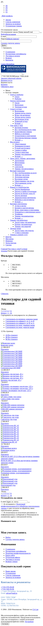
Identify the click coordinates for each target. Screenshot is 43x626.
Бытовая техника (21, 128)
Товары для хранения (23, 154)
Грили (17, 103)
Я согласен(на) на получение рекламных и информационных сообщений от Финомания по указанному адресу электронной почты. (20, 515)
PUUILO (15, 286)
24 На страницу (12, 335)
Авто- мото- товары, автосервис (22, 158)
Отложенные (11, 573)
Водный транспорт (17, 171)
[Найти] (23, 74)
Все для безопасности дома (25, 130)
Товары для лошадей (23, 226)
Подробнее (29, 622)
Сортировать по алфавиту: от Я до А (20, 323)
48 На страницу (12, 337)
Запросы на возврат (13, 24)
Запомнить (7, 48)
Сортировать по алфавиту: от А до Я (20, 321)
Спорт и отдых (16, 109)
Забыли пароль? (13, 39)
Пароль (4, 39)
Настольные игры (22, 119)
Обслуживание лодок (23, 183)
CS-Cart (35, 609)
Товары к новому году (19, 235)
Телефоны (19, 214)
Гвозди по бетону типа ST (25, 193)
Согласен (5, 624)
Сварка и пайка (21, 150)
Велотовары (19, 111)
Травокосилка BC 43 (9, 442)
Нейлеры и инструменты (24, 200)
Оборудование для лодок (24, 181)
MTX (14, 269)
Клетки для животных (23, 224)
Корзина (4, 84)
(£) (7, 12)
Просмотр (5, 349)
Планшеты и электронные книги (27, 212)
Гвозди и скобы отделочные (25, 191)
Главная (4, 249)
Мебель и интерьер (22, 134)
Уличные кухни (21, 107)
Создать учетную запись (10, 43)
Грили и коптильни (17, 101)
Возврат (9, 58)
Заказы (8, 20)
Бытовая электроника (18, 204)
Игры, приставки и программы (27, 210)
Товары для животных (19, 220)
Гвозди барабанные (22, 189)
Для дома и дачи (16, 125)
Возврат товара (11, 561)
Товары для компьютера (24, 216)
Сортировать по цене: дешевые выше (20, 325)
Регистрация (11, 34)
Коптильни (19, 105)
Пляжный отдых (21, 121)
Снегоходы (19, 167)
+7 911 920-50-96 (7, 589)
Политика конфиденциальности (18, 553)
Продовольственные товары (26, 138)
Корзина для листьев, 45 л (11, 380)
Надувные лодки (21, 179)
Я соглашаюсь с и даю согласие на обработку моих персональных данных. (20, 507)
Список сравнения (13, 22)
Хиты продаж (11, 243)
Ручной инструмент (22, 148)
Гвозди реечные (21, 195)
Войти (3, 34)
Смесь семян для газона (10, 399)
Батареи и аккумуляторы (24, 208)
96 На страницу (12, 339)
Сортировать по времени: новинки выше (22, 319)
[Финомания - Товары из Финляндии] (13, 72)
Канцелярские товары (23, 132)
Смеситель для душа (9, 419)
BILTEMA (16, 265)
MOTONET (17, 284)
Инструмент (15, 142)
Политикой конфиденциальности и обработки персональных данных (20, 506)
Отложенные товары (14, 26)
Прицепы (18, 165)
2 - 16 (10, 313)
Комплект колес (7, 345)
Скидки (9, 245)
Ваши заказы (11, 571)
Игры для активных (22, 115)
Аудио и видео (20, 206)
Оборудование (20, 144)
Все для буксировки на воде (26, 173)
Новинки (9, 241)
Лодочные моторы (22, 177)
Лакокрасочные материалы (25, 198)
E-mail (3, 36)
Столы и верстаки (22, 152)
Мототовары (20, 163)
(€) (7, 10)
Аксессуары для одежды (24, 231)
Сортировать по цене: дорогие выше (20, 327)
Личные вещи (15, 228)
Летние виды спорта (23, 117)
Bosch (14, 267)
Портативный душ (8, 485)
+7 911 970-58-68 (7, 587)
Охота (17, 97)
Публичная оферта (13, 557)
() (7, 8)
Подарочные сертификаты (16, 54)
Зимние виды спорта (23, 113)
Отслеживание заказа (9, 32)
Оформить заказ (7, 87)
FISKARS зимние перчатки (11, 409)
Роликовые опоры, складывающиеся (15, 473)
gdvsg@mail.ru (11, 593)
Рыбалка (18, 99)
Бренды (8, 237)
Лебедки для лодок (22, 175)
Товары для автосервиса (24, 169)
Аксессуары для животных (25, 222)
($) (7, 6)
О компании (10, 52)
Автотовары (19, 160)
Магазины (10, 239)
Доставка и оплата (13, 56)
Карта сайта (10, 555)
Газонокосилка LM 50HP (10, 368)
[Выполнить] (41, 32)
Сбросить (4, 294)
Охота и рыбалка (16, 95)
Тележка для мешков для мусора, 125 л (16, 391)
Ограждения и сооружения (25, 136)
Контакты (9, 60)
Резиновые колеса (8, 450)
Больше (19, 123)
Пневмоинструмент (22, 146)
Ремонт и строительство (19, 187)
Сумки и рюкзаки (22, 233)
